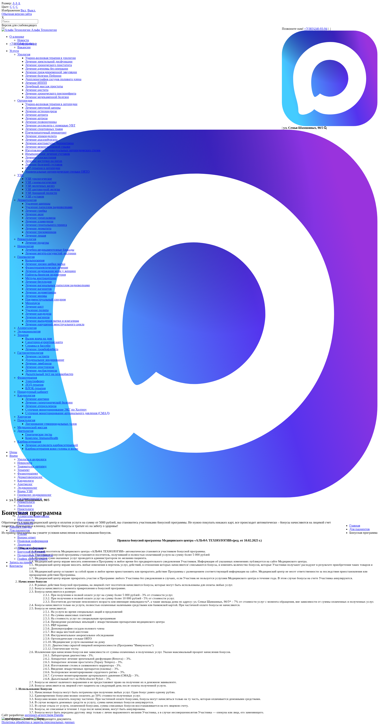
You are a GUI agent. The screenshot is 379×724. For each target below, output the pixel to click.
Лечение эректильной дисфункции (48, 61)
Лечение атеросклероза (40, 406)
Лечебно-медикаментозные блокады (49, 249)
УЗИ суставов (34, 196)
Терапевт (23, 470)
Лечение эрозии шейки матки (45, 264)
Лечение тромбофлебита (41, 349)
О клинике (16, 36)
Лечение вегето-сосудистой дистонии (50, 253)
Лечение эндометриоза (40, 292)
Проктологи (25, 509)
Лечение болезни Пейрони (43, 75)
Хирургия (24, 416)
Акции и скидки (20, 526)
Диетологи (24, 505)
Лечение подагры (37, 242)
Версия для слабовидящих (19, 25)
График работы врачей (32, 558)
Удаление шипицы (37, 203)
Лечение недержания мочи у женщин (50, 271)
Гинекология (26, 257)
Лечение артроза (36, 118)
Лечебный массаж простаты (44, 86)
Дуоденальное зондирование (44, 360)
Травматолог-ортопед (31, 466)
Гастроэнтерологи (29, 498)
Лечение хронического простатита (48, 65)
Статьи (22, 534)
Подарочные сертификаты (35, 555)
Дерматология (27, 200)
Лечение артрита (36, 114)
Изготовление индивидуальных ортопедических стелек (62, 150)
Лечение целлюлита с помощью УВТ (50, 125)
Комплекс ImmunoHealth (41, 438)
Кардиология (26, 395)
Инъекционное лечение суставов (47, 153)
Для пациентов (19, 530)
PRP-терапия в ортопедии (42, 168)
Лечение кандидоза (38, 313)
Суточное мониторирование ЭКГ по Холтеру (56, 409)
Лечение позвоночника (41, 122)
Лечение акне (34, 214)
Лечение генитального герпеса (46, 225)
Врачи (13, 455)
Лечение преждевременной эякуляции (51, 72)
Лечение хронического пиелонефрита (50, 93)
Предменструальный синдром (45, 299)
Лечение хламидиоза (39, 221)
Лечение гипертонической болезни (49, 402)
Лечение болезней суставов (43, 164)
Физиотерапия (27, 377)
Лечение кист (34, 306)
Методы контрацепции (40, 278)
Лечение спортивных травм (44, 129)
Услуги (14, 50)
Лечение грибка (36, 210)
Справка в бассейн (38, 345)
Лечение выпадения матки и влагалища (52, 320)
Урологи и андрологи (31, 459)
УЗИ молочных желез (39, 185)
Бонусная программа (31, 551)
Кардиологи (25, 480)
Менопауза (32, 303)
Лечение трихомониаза (40, 232)
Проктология (26, 420)
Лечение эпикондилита (41, 136)
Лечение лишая (35, 235)
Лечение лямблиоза (38, 363)
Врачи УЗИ (25, 491)
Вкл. (24, 10)
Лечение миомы (36, 296)
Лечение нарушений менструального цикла (54, 324)
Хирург (22, 512)
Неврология (25, 246)
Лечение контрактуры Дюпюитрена (49, 143)
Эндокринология (28, 331)
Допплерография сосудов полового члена (53, 79)
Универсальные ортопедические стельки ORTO (57, 171)
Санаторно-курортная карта (44, 342)
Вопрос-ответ (26, 537)
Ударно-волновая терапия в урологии (50, 58)
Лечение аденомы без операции (46, 68)
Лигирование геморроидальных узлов (51, 423)
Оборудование (27, 43)
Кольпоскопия (34, 260)
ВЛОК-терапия (35, 388)
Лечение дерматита (38, 228)
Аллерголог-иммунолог (33, 516)
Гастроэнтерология (30, 352)
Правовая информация (32, 541)
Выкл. (31, 10)
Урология (23, 54)
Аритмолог (25, 484)
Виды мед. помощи (30, 548)
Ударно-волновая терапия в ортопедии (51, 104)
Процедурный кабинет (32, 391)
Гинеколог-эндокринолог (34, 494)
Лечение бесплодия (38, 281)
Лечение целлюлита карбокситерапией (51, 445)
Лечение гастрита (37, 356)
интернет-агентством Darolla (44, 715)
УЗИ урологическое (38, 178)
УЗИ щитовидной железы (42, 189)
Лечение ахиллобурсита (41, 139)
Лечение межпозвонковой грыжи (47, 146)
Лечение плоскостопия (40, 157)
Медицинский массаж (32, 427)
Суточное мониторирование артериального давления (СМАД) (67, 413)
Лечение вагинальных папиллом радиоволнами (57, 285)
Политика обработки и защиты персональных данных (38, 722)
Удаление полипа (37, 310)
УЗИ (20, 175)
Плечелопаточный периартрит (46, 132)
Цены (13, 452)
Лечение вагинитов (38, 288)
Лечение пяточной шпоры (43, 107)
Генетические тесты (38, 434)
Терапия (22, 335)
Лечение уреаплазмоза (40, 217)
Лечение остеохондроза (41, 111)
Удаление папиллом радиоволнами (48, 207)
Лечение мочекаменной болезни (47, 97)
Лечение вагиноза (37, 317)
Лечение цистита (36, 90)
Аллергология (27, 328)
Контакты (16, 566)
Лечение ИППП (36, 82)
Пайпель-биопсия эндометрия (45, 274)
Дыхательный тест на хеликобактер (49, 374)
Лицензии (24, 544)
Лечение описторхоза (39, 367)
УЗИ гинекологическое (40, 182)
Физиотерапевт (27, 473)
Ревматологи (26, 502)
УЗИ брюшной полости (41, 193)
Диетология (25, 431)
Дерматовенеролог (30, 477)
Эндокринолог (27, 487)
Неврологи (24, 463)
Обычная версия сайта (17, 14)
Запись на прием (20, 562)
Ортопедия (24, 100)
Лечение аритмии (37, 399)
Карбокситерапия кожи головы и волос (51, 448)
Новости (23, 40)
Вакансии (24, 47)
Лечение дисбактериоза (41, 370)
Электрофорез (34, 381)
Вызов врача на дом (38, 338)
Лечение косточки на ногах (43, 161)
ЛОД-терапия (34, 384)
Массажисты (26, 519)
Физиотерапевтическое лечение (46, 267)
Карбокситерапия (29, 441)
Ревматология (26, 239)
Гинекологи (25, 523)
